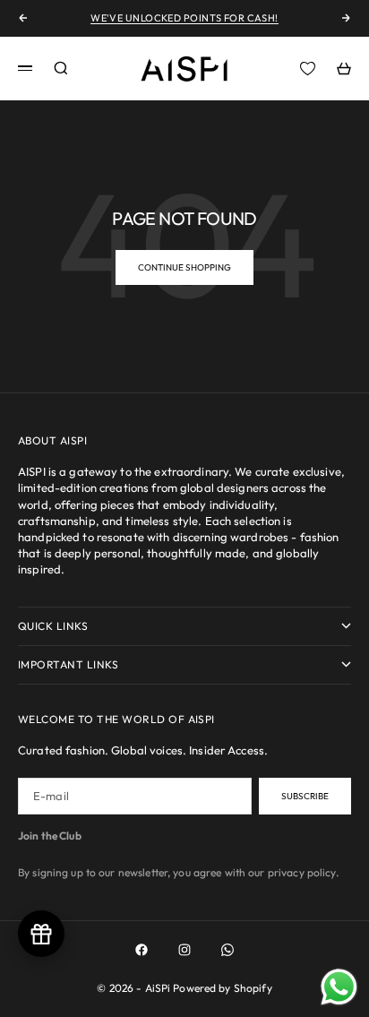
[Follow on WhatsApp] (227, 950)
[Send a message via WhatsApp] (339, 987)
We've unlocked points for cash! (184, 18)
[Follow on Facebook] (141, 950)
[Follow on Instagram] (184, 950)
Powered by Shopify (222, 988)
